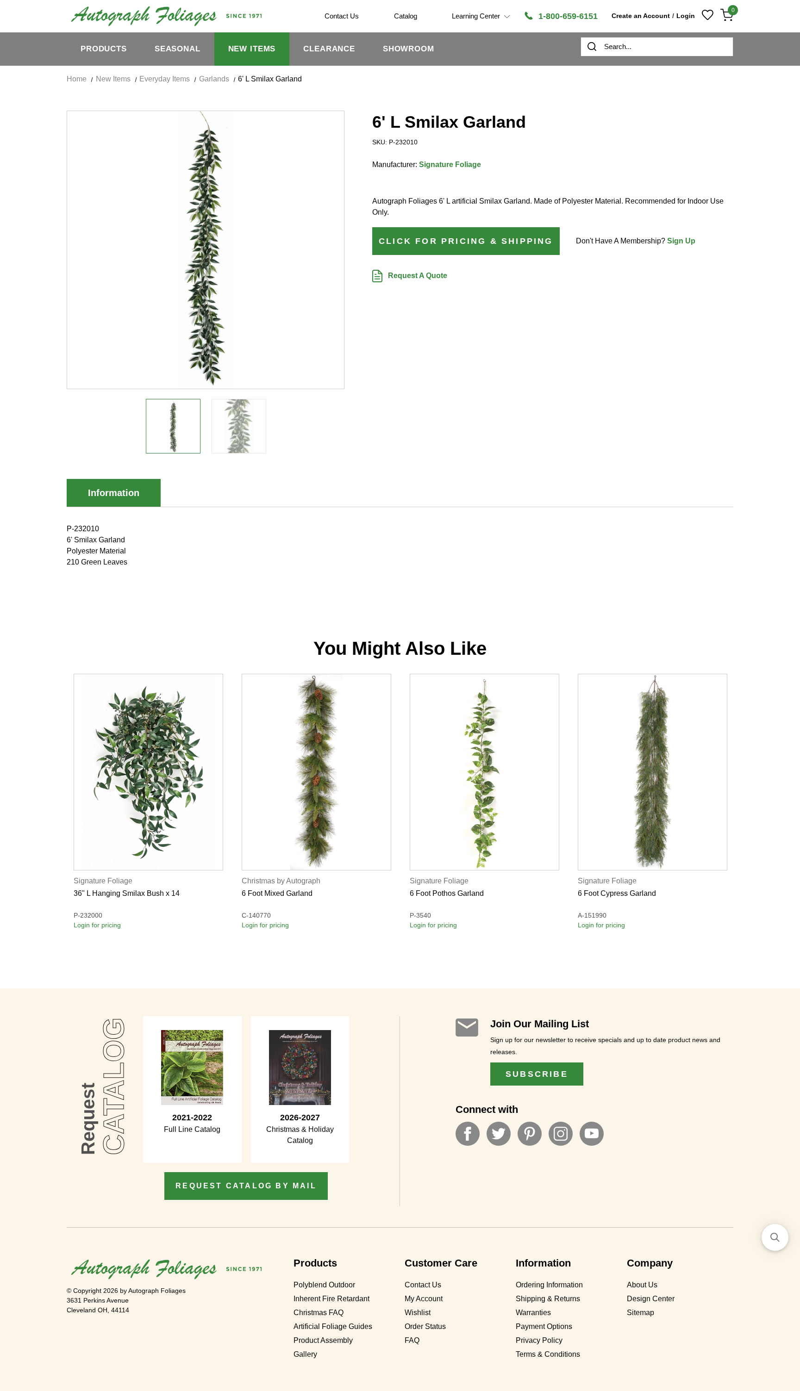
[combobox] (657, 46)
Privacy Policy (539, 1340)
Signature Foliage (450, 164)
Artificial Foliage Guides (333, 1326)
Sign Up (681, 241)
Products (104, 48)
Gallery (305, 1354)
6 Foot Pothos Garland (447, 893)
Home (77, 79)
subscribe (537, 1074)
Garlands (214, 79)
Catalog (405, 16)
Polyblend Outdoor (324, 1285)
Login (685, 15)
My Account (424, 1299)
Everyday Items (164, 79)
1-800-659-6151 (567, 16)
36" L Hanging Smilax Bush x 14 (127, 893)
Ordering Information (549, 1285)
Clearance (329, 48)
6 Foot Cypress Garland (617, 893)
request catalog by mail (246, 1186)
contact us (342, 16)
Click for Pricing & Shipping (466, 241)
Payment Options (544, 1326)
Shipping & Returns (548, 1299)
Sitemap (640, 1312)
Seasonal (177, 48)
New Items (252, 48)
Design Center (651, 1299)
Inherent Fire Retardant (331, 1299)
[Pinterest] (530, 1134)
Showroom (408, 48)
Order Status (425, 1326)
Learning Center (477, 16)
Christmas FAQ (319, 1312)
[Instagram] (561, 1134)
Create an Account (641, 15)
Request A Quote (416, 275)
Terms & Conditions (548, 1354)
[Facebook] (468, 1134)
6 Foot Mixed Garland (277, 893)
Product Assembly (323, 1340)
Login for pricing (97, 925)
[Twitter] (499, 1134)
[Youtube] (592, 1134)
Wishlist (418, 1312)
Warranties (533, 1312)
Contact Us (423, 1285)
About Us (642, 1285)
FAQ (412, 1340)
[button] (775, 1237)
